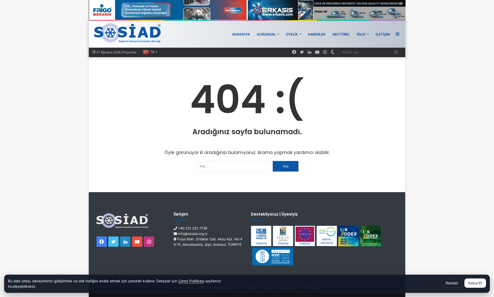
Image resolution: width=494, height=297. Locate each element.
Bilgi (361, 34)
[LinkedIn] (309, 52)
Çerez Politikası (191, 281)
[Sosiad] (128, 34)
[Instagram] (325, 52)
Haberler (316, 34)
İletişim (383, 34)
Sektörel (341, 34)
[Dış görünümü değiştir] (333, 52)
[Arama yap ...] (396, 52)
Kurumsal (266, 34)
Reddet (452, 283)
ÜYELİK (292, 34)
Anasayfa (241, 34)
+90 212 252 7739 (192, 228)
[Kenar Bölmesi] (397, 34)
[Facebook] (294, 52)
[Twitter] (302, 52)
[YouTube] (317, 52)
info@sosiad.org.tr (192, 234)
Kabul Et (475, 283)
